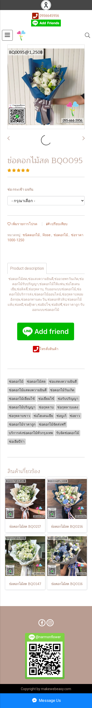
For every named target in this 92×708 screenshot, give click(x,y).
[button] (86, 35)
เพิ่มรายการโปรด (24, 224)
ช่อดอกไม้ (61, 235)
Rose (47, 235)
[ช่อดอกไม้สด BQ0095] (46, 87)
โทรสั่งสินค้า (49, 349)
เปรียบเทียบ (58, 224)
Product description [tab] (27, 268)
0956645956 (49, 16)
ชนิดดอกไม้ (31, 235)
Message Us (49, 700)
